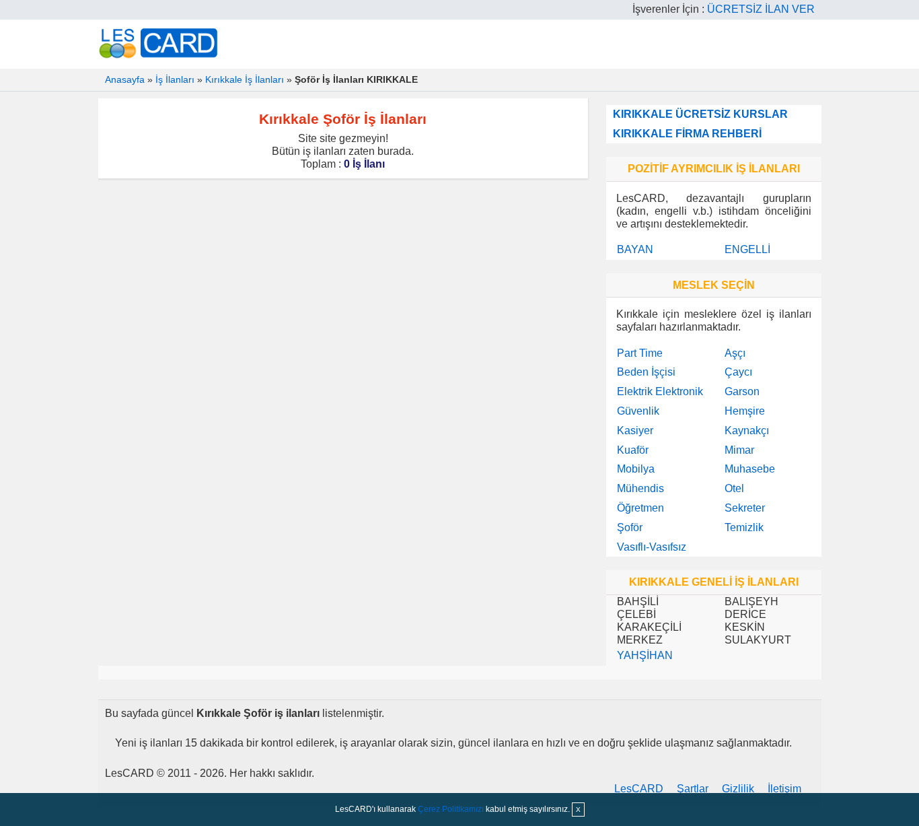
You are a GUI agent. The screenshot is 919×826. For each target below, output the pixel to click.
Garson (742, 391)
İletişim (784, 788)
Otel (734, 488)
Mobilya (636, 469)
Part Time (640, 353)
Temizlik (744, 527)
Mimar (739, 450)
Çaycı (738, 372)
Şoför (629, 527)
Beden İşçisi (646, 372)
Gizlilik (738, 788)
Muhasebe (750, 469)
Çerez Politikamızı (451, 809)
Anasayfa (125, 79)
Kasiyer (635, 430)
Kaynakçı (747, 430)
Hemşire (745, 411)
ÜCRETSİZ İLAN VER (761, 9)
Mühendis (640, 488)
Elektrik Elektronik (660, 391)
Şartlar (692, 788)
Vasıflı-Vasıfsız (651, 547)
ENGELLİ (747, 249)
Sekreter (745, 508)
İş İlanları (174, 79)
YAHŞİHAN (645, 655)
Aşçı (735, 353)
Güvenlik (638, 411)
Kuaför (633, 450)
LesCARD (638, 788)
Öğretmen (640, 508)
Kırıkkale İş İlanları (244, 79)
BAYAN (635, 249)
